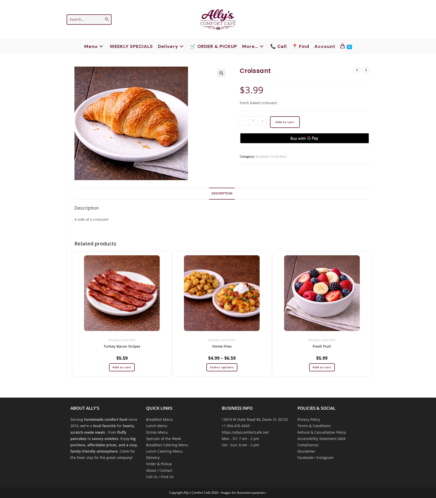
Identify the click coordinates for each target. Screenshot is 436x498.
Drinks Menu (157, 432)
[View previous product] (357, 70)
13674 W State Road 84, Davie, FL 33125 (255, 419)
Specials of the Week (163, 438)
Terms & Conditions (314, 425)
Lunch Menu (156, 425)
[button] (221, 73)
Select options (222, 367)
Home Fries (222, 346)
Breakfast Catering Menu (167, 444)
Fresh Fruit (322, 346)
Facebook (305, 457)
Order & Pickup (159, 463)
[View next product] (365, 70)
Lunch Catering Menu (164, 451)
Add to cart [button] (122, 367)
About (151, 470)
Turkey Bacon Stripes (122, 346)
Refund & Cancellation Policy (321, 432)
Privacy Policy (308, 419)
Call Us (152, 476)
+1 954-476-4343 (236, 425)
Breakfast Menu (159, 419)
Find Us (167, 476)
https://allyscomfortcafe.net (245, 432)
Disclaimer (306, 451)
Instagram (325, 457)
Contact (165, 470)
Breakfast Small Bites (271, 156)
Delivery (153, 457)
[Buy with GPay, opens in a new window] (304, 138)
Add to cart (285, 122)
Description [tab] (221, 193)
